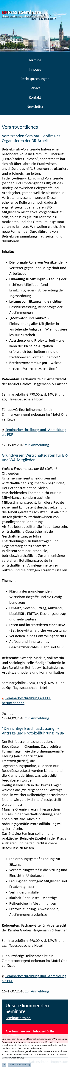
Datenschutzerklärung (19, 1064)
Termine (35, 60)
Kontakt (35, 98)
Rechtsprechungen (35, 79)
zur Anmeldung (37, 445)
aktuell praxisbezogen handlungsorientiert (24, 16)
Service (35, 88)
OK (4, 1064)
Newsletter (35, 107)
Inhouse (35, 70)
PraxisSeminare (21, 12)
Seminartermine (18, 1018)
